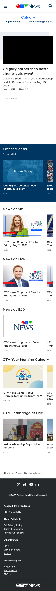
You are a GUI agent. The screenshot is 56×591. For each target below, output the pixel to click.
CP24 (6, 546)
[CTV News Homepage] (28, 6)
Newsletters (35, 473)
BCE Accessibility (12, 512)
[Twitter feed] (19, 484)
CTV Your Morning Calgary (38, 21)
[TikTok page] (25, 484)
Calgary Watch (12, 21)
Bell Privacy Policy (13, 525)
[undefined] (23, 177)
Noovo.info (9, 566)
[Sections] (5, 6)
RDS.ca (7, 574)
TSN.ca (7, 553)
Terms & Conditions (13, 529)
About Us (8, 473)
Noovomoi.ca (10, 570)
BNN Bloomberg (12, 549)
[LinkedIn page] (37, 484)
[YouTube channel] (31, 484)
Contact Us (21, 473)
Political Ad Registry (14, 532)
